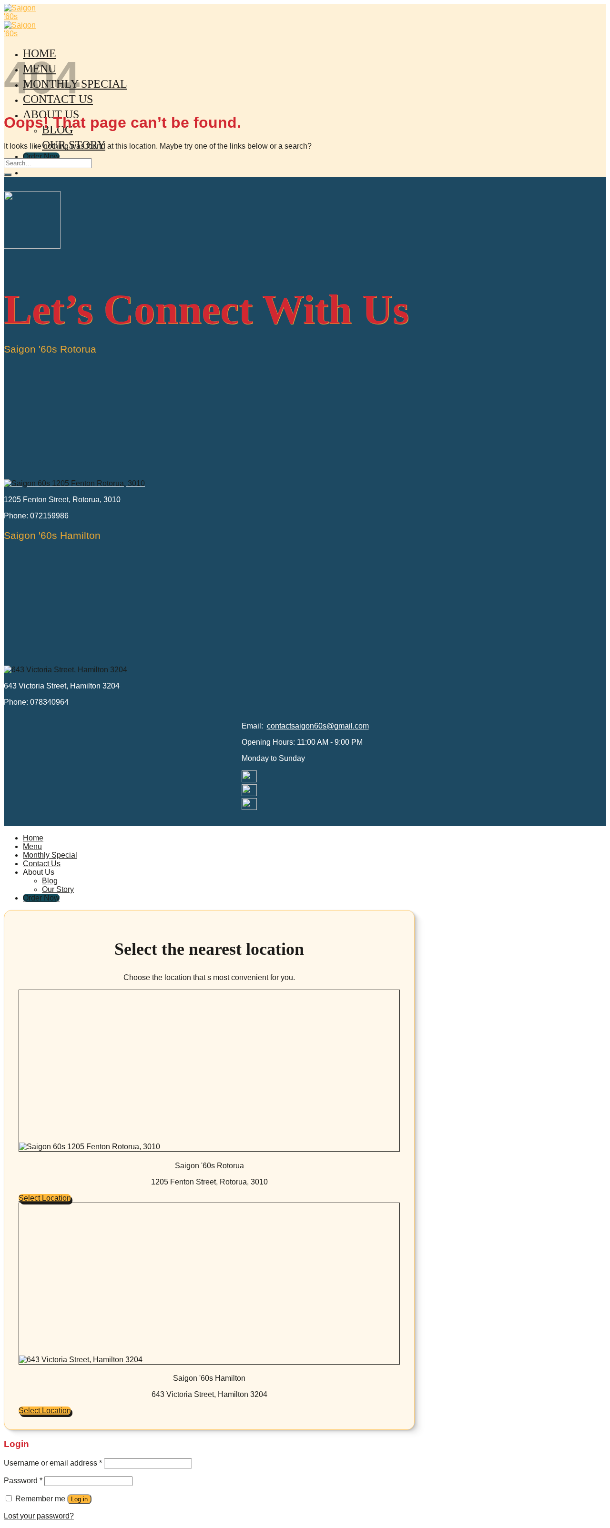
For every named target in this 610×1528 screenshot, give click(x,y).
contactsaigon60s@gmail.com (318, 726)
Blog (50, 881)
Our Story (58, 889)
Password (23, 1481)
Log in (79, 1499)
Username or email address (53, 1463)
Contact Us (42, 864)
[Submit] (7, 174)
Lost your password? (39, 1516)
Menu (32, 846)
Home (33, 838)
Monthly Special (50, 855)
